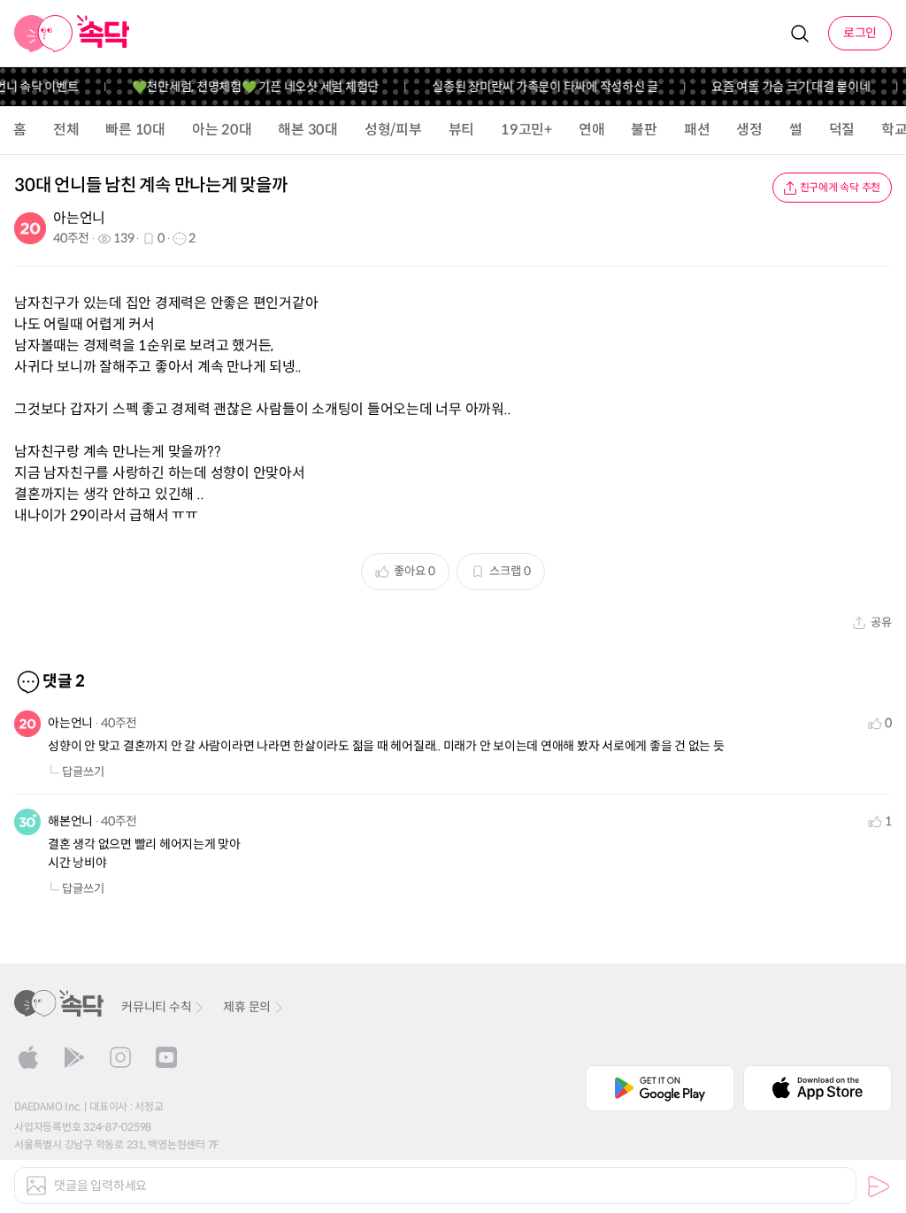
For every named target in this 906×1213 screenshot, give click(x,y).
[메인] (72, 33)
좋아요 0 (414, 571)
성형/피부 (393, 129)
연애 (592, 129)
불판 (644, 129)
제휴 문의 (247, 1007)
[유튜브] (166, 1057)
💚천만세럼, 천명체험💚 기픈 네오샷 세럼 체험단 (246, 87)
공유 (881, 622)
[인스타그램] (120, 1057)
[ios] (28, 1057)
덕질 (842, 129)
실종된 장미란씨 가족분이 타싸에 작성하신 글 (536, 87)
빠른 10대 (135, 129)
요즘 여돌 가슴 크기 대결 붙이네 (782, 87)
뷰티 (462, 129)
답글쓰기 (83, 771)
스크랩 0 (510, 571)
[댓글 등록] (878, 1186)
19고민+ (526, 129)
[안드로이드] (74, 1057)
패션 (697, 129)
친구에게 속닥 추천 (840, 187)
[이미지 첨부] (36, 1185)
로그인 (860, 33)
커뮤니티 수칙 (156, 1007)
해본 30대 (308, 129)
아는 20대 (222, 129)
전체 (66, 129)
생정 (749, 129)
